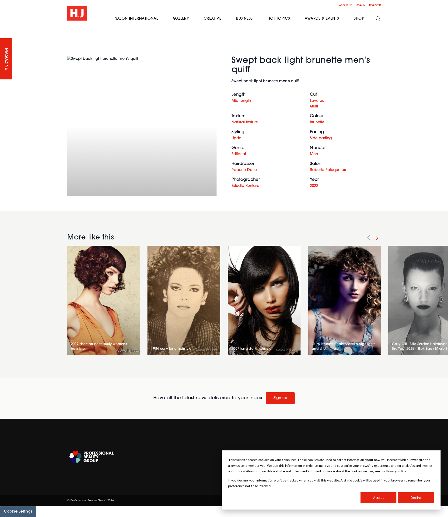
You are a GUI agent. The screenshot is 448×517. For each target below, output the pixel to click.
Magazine (6, 59)
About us (345, 5)
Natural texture (244, 122)
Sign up (280, 398)
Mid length (241, 101)
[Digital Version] (3, 29)
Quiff (314, 106)
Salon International (136, 19)
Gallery (181, 19)
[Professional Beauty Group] (91, 457)
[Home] (77, 13)
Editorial (238, 154)
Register (375, 5)
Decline (416, 497)
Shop (359, 19)
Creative (212, 19)
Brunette (317, 122)
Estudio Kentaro (245, 186)
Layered (317, 101)
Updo (236, 138)
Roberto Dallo (244, 170)
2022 (314, 186)
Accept (378, 497)
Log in (360, 5)
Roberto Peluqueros (328, 170)
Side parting (321, 138)
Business (244, 19)
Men (314, 154)
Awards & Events (322, 19)
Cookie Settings (18, 511)
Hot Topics (278, 19)
